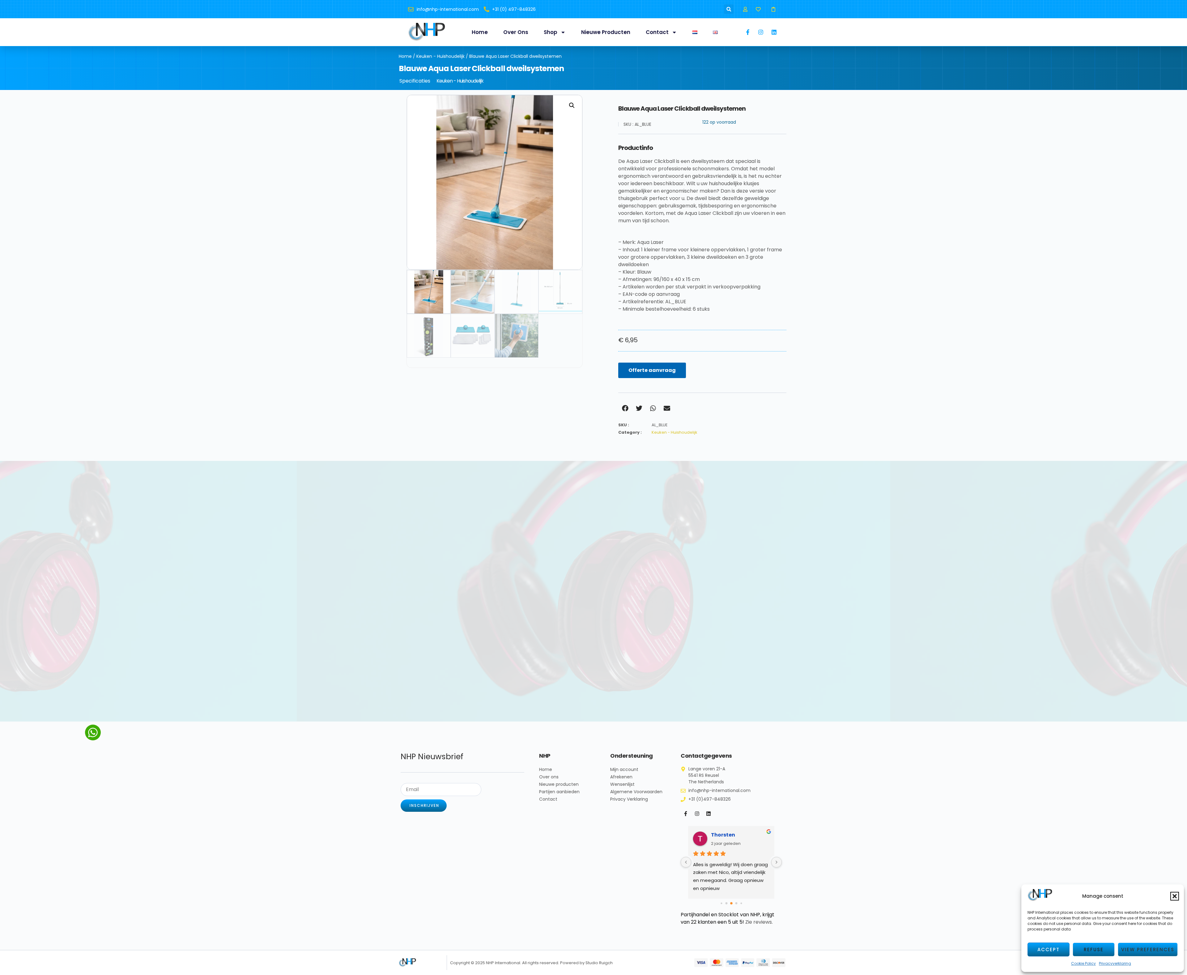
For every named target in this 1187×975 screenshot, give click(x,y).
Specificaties (414, 80)
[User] (745, 9)
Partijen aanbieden (559, 792)
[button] (1175, 896)
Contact (657, 32)
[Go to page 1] (721, 903)
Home (480, 32)
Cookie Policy (1083, 963)
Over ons (515, 32)
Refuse (1094, 949)
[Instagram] (697, 814)
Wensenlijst (622, 784)
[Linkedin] (708, 814)
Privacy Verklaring (629, 799)
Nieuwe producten (605, 32)
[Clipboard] (773, 9)
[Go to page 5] (741, 903)
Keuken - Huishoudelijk (440, 56)
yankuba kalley (731, 834)
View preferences (1147, 949)
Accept (1048, 949)
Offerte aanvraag (652, 370)
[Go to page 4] (736, 903)
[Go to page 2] (726, 903)
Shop (550, 32)
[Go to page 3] (731, 903)
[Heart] (758, 9)
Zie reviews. (759, 922)
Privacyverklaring (1115, 963)
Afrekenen (621, 777)
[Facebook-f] (686, 814)
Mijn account (624, 769)
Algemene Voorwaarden (636, 792)
